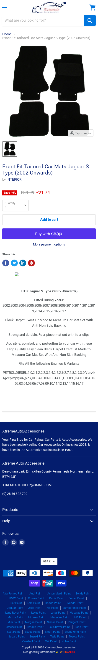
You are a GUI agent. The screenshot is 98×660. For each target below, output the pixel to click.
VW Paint (51, 641)
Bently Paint (83, 593)
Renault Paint (35, 627)
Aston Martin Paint (59, 593)
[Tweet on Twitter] (14, 263)
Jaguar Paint (15, 607)
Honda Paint (53, 603)
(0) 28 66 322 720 (14, 494)
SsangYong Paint (75, 631)
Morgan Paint (33, 622)
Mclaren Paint (36, 617)
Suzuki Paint (37, 636)
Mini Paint (14, 622)
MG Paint (80, 617)
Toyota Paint (77, 636)
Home (7, 34)
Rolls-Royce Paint (59, 627)
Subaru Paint (16, 636)
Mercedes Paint (59, 617)
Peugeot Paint (76, 622)
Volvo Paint (69, 641)
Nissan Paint (55, 622)
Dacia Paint (56, 598)
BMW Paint (16, 598)
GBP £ (47, 561)
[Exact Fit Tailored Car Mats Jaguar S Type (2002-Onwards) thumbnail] (10, 149)
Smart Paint (52, 631)
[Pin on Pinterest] (31, 263)
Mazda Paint (15, 617)
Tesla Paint (57, 636)
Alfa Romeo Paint (13, 593)
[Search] (90, 20)
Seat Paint (13, 631)
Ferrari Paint (76, 598)
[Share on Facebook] (5, 263)
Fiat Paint (16, 603)
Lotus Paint (58, 612)
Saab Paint (81, 627)
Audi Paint (35, 593)
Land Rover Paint (15, 612)
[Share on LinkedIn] (22, 263)
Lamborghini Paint (74, 607)
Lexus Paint (38, 612)
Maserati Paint (79, 612)
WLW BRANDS (65, 652)
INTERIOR (14, 179)
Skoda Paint (32, 631)
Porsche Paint (13, 627)
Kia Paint (52, 607)
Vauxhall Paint (31, 641)
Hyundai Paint (74, 603)
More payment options (49, 244)
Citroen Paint (36, 598)
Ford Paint (33, 603)
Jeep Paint (34, 607)
